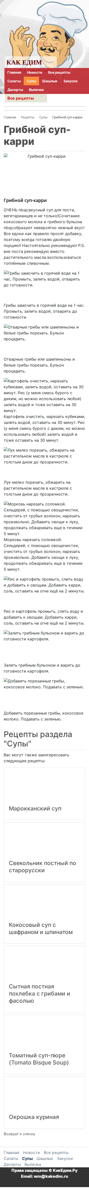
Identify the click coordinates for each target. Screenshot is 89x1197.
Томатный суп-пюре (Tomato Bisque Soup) (39, 1059)
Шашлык (49, 81)
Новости (34, 72)
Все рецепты (59, 72)
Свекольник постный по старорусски (42, 867)
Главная (14, 72)
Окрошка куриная (34, 1116)
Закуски (70, 81)
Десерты (15, 89)
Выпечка (36, 89)
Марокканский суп (35, 808)
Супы (31, 81)
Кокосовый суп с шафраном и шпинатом (41, 928)
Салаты (14, 81)
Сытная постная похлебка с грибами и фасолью (39, 993)
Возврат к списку (19, 1134)
